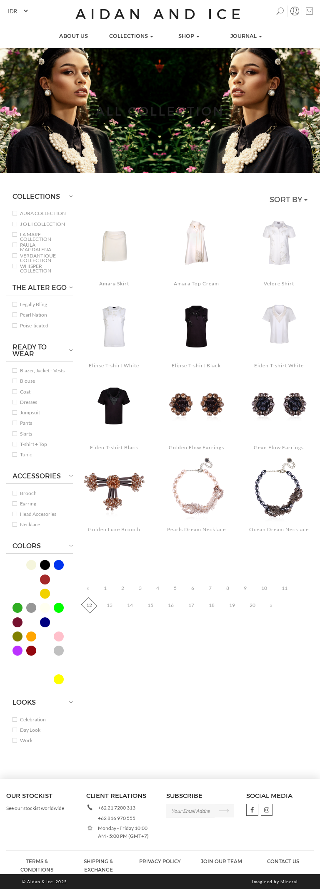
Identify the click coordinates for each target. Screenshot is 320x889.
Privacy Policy (160, 861)
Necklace (30, 524)
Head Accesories (38, 514)
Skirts (26, 433)
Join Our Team (221, 861)
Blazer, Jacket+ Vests (42, 370)
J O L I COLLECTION (42, 224)
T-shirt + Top (33, 444)
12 (89, 605)
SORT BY (287, 199)
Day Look (30, 730)
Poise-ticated (34, 325)
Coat (25, 391)
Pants (26, 423)
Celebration (33, 719)
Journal (244, 35)
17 (191, 605)
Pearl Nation (33, 314)
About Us (73, 35)
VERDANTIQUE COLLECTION (38, 255)
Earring (28, 503)
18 (212, 605)
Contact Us (283, 861)
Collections (129, 35)
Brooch (28, 493)
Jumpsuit (30, 412)
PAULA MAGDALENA (35, 245)
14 (130, 605)
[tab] (39, 196)
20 (252, 605)
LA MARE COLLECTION (35, 234)
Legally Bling (33, 304)
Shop (186, 35)
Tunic (26, 454)
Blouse (27, 381)
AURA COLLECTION (43, 213)
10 (264, 588)
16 (171, 605)
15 (150, 605)
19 (232, 605)
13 (109, 605)
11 (285, 588)
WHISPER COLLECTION (35, 266)
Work (26, 740)
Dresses (28, 402)
